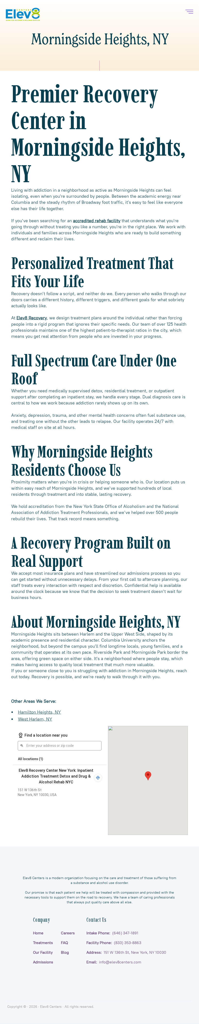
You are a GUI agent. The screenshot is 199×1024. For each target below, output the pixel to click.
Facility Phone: (113, 943)
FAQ (64, 943)
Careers (68, 933)
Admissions (43, 962)
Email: (113, 962)
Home (38, 933)
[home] (23, 14)
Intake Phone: (112, 933)
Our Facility (43, 952)
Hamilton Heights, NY (39, 712)
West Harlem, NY (35, 719)
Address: (126, 952)
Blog (65, 952)
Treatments (43, 943)
